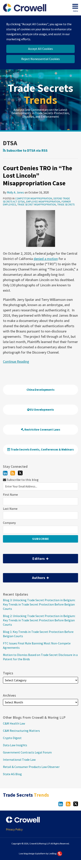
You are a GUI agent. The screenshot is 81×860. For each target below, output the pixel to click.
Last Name (10, 509)
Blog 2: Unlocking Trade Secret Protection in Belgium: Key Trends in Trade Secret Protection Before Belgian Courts (39, 620)
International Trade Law (19, 759)
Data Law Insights (15, 745)
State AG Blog (12, 774)
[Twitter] (20, 473)
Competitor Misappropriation (33, 198)
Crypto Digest (12, 738)
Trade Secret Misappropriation (36, 204)
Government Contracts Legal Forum (27, 752)
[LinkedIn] (5, 473)
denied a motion (46, 258)
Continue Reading (16, 361)
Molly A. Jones (15, 192)
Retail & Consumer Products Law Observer (31, 767)
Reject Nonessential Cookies (40, 59)
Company (9, 523)
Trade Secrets (40, 94)
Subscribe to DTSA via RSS (27, 150)
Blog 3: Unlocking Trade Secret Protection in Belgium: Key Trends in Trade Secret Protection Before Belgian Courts (39, 604)
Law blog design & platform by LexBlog (38, 853)
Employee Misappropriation (43, 201)
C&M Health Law (14, 723)
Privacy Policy (14, 829)
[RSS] (12, 473)
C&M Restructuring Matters (21, 731)
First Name (10, 494)
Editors (24, 557)
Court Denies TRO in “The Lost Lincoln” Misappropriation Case (37, 175)
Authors (24, 576)
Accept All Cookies (40, 49)
